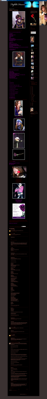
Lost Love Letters (35, 73)
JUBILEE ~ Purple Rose (34, 101)
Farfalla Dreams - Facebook (34, 82)
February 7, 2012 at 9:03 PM (13, 340)
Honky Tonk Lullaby (33, 28)
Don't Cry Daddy (35, 66)
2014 (31, 92)
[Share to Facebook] (24, 226)
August (32, 96)
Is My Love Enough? (35, 56)
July (32, 97)
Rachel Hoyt (12, 334)
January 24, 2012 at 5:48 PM (14, 231)
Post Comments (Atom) (14, 390)
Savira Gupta (12, 233)
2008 (31, 105)
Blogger (26, 394)
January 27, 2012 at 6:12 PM (14, 255)
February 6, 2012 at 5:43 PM (13, 332)
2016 (31, 91)
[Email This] (22, 226)
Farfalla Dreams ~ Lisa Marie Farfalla (15, 342)
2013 (31, 93)
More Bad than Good (33, 29)
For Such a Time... (36, 59)
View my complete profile (32, 114)
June (32, 98)
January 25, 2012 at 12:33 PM (14, 245)
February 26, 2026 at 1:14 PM (14, 386)
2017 (31, 90)
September (33, 95)
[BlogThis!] (23, 226)
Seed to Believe (35, 48)
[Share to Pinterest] (25, 226)
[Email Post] (21, 226)
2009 (31, 104)
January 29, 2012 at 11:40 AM (14, 319)
